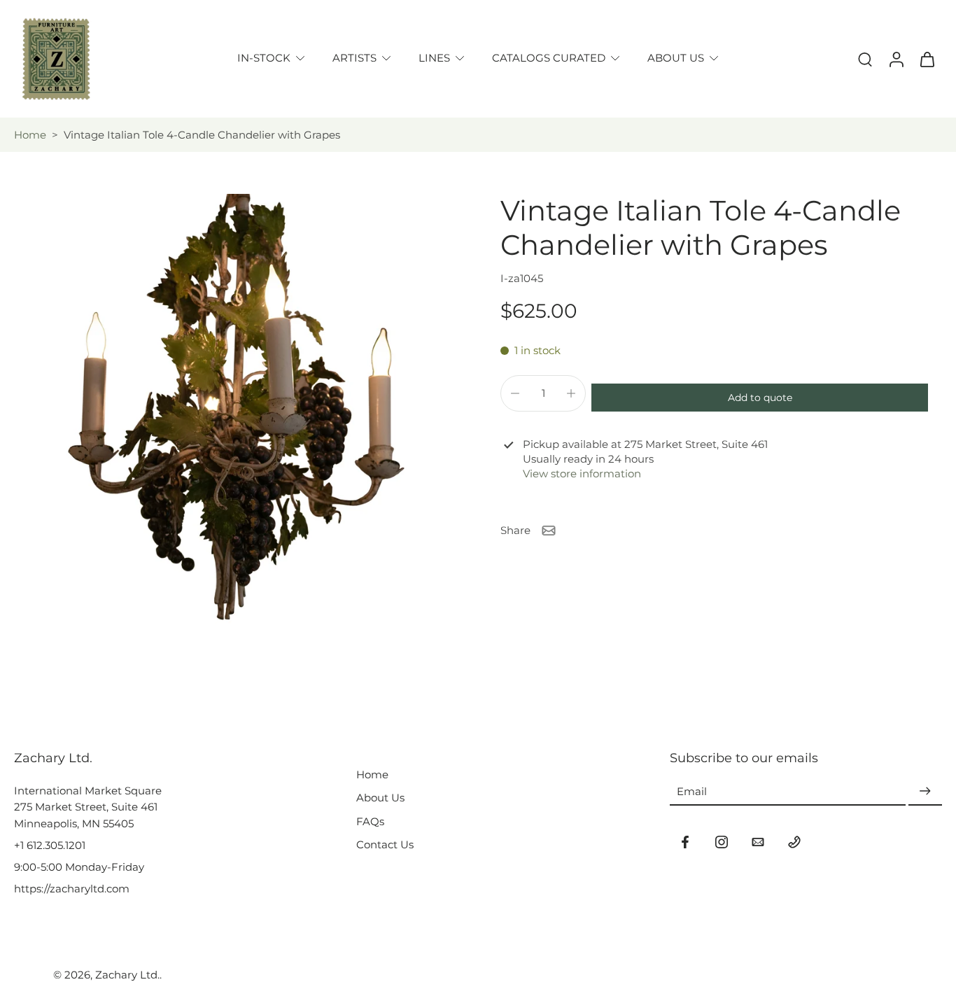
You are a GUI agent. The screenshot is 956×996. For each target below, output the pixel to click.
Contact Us (385, 844)
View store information (582, 474)
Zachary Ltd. (127, 974)
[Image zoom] (235, 415)
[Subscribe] (925, 791)
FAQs (370, 821)
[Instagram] (721, 842)
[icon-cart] (926, 59)
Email (692, 791)
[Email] (758, 842)
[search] (865, 59)
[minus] (515, 393)
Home (30, 134)
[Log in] (895, 59)
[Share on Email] (548, 530)
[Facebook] (685, 842)
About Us (380, 797)
